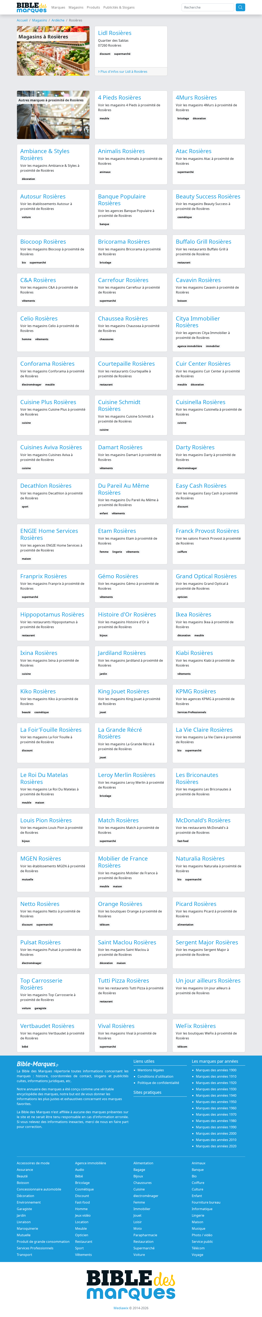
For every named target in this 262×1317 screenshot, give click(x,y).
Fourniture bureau (206, 1202)
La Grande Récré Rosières (120, 733)
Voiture (139, 1254)
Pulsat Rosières (40, 942)
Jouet (137, 1215)
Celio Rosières (39, 318)
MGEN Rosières (40, 858)
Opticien (81, 1235)
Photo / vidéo (202, 1235)
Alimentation (143, 1163)
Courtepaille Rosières (126, 363)
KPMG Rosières (196, 691)
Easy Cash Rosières (201, 485)
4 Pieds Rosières (119, 97)
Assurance (25, 1169)
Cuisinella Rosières (200, 402)
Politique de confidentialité (158, 1083)
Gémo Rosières (118, 576)
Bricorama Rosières (124, 241)
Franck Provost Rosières (207, 531)
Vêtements (83, 1254)
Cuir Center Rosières (203, 363)
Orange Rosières (120, 904)
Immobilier (141, 1209)
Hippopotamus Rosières (52, 614)
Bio (194, 1176)
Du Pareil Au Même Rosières (123, 489)
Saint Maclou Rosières (127, 942)
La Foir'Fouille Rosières (50, 729)
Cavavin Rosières (198, 280)
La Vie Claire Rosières (204, 729)
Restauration (143, 1241)
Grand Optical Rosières (206, 576)
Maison (197, 1222)
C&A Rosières (38, 280)
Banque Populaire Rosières (122, 199)
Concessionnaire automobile (39, 1189)
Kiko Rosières (38, 691)
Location (81, 1222)
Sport (79, 1248)
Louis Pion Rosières (46, 820)
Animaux (198, 1163)
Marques (58, 7)
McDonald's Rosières (203, 820)
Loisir (137, 1222)
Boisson (23, 1182)
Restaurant (83, 1241)
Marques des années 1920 (216, 1083)
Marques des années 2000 (216, 1133)
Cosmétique (84, 1189)
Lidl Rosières (114, 33)
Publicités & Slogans (119, 7)
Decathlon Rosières (45, 485)
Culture (197, 1189)
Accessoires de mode (33, 1163)
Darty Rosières (195, 447)
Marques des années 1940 (216, 1095)
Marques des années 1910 (216, 1076)
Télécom (198, 1248)
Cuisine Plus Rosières (48, 402)
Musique (198, 1228)
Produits (93, 7)
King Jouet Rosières (123, 691)
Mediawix (121, 1308)
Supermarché (144, 1248)
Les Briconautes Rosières (197, 778)
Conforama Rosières (47, 363)
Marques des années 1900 (216, 1070)
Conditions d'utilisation (155, 1076)
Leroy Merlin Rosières (126, 775)
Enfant (197, 1196)
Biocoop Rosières (43, 241)
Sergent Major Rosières (207, 942)
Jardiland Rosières (122, 653)
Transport (24, 1254)
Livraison (24, 1222)
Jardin (21, 1215)
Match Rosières (118, 820)
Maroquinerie (27, 1228)
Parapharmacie (145, 1235)
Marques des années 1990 (216, 1127)
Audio (79, 1169)
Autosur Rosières (43, 196)
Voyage (197, 1254)
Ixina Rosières (38, 653)
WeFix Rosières (196, 1026)
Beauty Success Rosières (208, 196)
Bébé (79, 1176)
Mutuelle (23, 1235)
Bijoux (138, 1176)
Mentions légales (151, 1070)
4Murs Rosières (196, 97)
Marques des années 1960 (216, 1108)
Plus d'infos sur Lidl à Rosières (123, 71)
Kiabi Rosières (194, 653)
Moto (137, 1228)
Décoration (25, 1196)
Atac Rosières (193, 151)
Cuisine (139, 1189)
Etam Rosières (117, 531)
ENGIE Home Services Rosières (49, 534)
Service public (202, 1241)
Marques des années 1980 (216, 1121)
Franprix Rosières (43, 576)
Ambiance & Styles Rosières (44, 154)
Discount (82, 1196)
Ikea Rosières (193, 614)
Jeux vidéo (83, 1215)
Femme (139, 1202)
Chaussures (142, 1182)
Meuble (81, 1228)
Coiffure (198, 1182)
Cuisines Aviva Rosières (51, 447)
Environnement (29, 1202)
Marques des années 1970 (216, 1114)
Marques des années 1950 (216, 1102)
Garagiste (24, 1209)
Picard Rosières (196, 904)
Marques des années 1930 (216, 1089)
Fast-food (82, 1202)
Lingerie (198, 1215)
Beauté (22, 1176)
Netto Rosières (39, 904)
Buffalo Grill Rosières (203, 241)
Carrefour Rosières (123, 280)
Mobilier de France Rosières (123, 861)
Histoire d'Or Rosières (127, 614)
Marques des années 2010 (216, 1140)
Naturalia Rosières (200, 858)
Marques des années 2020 (216, 1146)
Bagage (139, 1169)
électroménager (145, 1196)
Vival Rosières (116, 1026)
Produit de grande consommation (43, 1241)
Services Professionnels (35, 1248)
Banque (198, 1169)
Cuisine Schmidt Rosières (119, 405)
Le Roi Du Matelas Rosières (44, 778)
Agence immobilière (90, 1163)
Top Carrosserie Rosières (41, 983)
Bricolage (82, 1182)
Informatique (202, 1209)
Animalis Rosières (121, 151)
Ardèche (58, 20)
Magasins (76, 7)
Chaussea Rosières (123, 318)
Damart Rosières (120, 447)
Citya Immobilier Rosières (198, 321)
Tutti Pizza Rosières (123, 980)
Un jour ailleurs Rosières (208, 980)
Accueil (22, 20)
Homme (81, 1209)
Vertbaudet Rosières (47, 1026)
